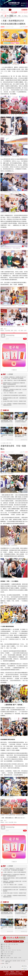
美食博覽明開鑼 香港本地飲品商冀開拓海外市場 (6, 421)
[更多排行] (1, 374)
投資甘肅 (6, 963)
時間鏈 (10, 374)
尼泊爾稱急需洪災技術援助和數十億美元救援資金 (14, 395)
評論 (25, 338)
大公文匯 (14, 13)
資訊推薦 (7, 957)
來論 (6, 948)
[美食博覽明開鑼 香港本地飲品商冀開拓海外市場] (7, 415)
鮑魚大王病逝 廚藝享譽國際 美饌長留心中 (20, 436)
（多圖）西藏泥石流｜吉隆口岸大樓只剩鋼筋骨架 (14, 380)
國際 (14, 944)
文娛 (1, 951)
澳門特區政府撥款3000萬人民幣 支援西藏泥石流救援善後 (15, 398)
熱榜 (4, 374)
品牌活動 (15, 941)
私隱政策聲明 (6, 971)
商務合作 (17, 971)
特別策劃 (8, 955)
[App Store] (24, 966)
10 (2, 404)
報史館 (21, 941)
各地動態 (11, 957)
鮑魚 (22, 330)
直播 (6, 946)
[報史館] (19, 941)
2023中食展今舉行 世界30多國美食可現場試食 (21, 421)
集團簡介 (8, 941)
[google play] (24, 969)
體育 (6, 951)
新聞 (7, 443)
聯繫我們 (12, 971)
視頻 (1, 946)
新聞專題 (4, 955)
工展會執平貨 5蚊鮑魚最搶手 (7, 436)
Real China (19, 950)
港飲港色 (12, 951)
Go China (2, 950)
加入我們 (23, 971)
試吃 (25, 330)
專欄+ (4, 957)
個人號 (8, 953)
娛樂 (9, 951)
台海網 (9, 961)
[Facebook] (10, 967)
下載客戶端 (25, 9)
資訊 (1, 957)
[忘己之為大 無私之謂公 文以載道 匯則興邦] (23, 12)
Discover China (8, 950)
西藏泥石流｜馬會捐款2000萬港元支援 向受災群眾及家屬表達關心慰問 (15, 390)
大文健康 (19, 957)
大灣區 (9, 944)
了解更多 (14, 370)
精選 (9, 946)
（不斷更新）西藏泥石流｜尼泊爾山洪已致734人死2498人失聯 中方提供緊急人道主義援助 (14, 378)
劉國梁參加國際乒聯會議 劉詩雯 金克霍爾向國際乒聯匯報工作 (14, 387)
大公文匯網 (3, 443)
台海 (12, 944)
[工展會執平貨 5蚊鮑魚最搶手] (7, 430)
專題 (1, 955)
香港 (10, 443)
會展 (15, 330)
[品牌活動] (12, 941)
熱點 (4, 946)
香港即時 (2, 26)
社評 (4, 948)
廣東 (12, 330)
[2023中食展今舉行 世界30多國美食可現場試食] (21, 415)
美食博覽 (7, 330)
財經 (17, 944)
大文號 (2, 953)
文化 (4, 951)
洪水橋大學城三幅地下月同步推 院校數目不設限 (14, 401)
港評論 (9, 948)
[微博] (2, 967)
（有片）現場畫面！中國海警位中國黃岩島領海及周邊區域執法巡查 (14, 404)
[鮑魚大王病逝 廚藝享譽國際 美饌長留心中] (21, 430)
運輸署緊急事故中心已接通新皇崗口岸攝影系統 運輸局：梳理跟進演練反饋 (14, 383)
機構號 (11, 953)
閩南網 (6, 961)
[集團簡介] (5, 941)
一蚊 (19, 330)
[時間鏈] (7, 374)
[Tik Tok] (8, 967)
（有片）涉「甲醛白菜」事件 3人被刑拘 (12, 392)
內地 (6, 944)
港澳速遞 (15, 957)
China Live (14, 950)
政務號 (5, 953)
